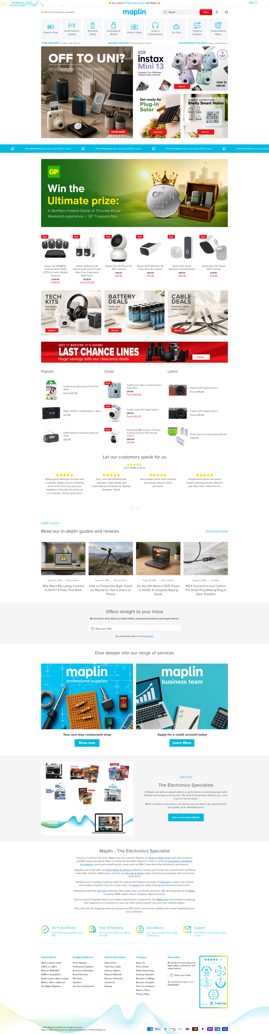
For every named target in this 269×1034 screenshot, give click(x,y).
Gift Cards (77, 978)
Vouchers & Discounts (83, 986)
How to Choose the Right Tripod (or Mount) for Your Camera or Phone (110, 590)
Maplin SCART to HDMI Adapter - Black (82, 411)
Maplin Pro (162, 899)
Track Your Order (112, 966)
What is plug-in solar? (51, 962)
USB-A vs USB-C (49, 966)
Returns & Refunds (113, 978)
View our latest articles (217, 531)
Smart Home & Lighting (118, 870)
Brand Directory (80, 974)
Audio (135, 885)
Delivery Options (112, 970)
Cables (191, 890)
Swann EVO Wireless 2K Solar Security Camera (150, 267)
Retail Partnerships (145, 970)
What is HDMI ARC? (50, 970)
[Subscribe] (176, 629)
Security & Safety (134, 873)
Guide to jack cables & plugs (54, 978)
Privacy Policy (147, 636)
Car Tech (102, 890)
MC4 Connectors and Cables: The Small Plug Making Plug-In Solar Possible (206, 590)
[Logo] (134, 12)
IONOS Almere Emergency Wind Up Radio (81, 434)
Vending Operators (145, 974)
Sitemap (108, 986)
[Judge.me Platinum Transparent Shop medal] (220, 971)
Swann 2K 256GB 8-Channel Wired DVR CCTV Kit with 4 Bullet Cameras (55, 270)
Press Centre (142, 966)
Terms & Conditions (145, 986)
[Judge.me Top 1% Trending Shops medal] (213, 994)
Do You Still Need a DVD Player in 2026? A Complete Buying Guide (158, 590)
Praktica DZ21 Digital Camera (203, 387)
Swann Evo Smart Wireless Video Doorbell (182, 267)
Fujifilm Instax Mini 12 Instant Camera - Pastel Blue (145, 386)
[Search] (164, 12)
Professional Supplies (83, 966)
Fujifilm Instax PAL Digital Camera (142, 409)
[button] (132, 509)
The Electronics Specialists (185, 785)
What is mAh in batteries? (53, 982)
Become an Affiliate (145, 978)
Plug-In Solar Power (135, 3)
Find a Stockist (80, 962)
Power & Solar (156, 857)
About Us (140, 962)
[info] (55, 255)
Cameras (164, 882)
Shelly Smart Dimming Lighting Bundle (208, 434)
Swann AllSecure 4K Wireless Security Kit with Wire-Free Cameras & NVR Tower (87, 270)
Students (77, 982)
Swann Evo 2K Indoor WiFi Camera (213, 267)
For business (18, 2)
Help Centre (110, 962)
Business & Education (83, 970)
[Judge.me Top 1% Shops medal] (220, 982)
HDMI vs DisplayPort (51, 974)
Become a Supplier (145, 982)
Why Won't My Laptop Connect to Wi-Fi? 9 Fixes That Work (63, 588)
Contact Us (109, 982)
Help (251, 2)
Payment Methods (113, 974)
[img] (134, 464)
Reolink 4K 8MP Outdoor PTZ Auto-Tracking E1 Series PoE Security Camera (144, 433)
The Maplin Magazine (51, 986)
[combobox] (179, 12)
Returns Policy (143, 990)
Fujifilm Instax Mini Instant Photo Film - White (82, 388)
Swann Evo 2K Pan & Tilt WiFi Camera (118, 267)
